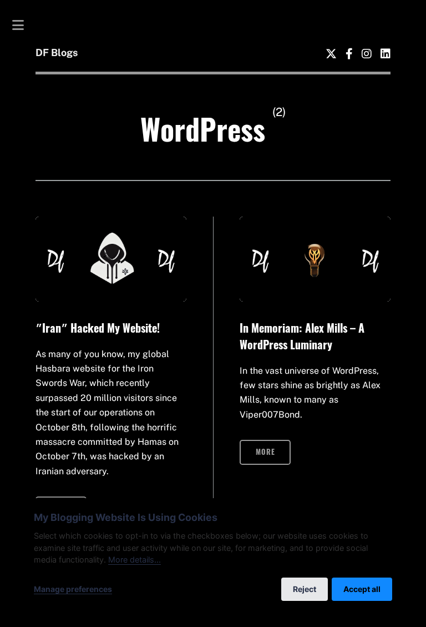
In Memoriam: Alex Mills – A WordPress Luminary (302, 336)
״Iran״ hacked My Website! (98, 327)
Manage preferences (73, 589)
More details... (134, 559)
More (265, 452)
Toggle (24, 25)
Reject (304, 589)
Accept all (362, 589)
